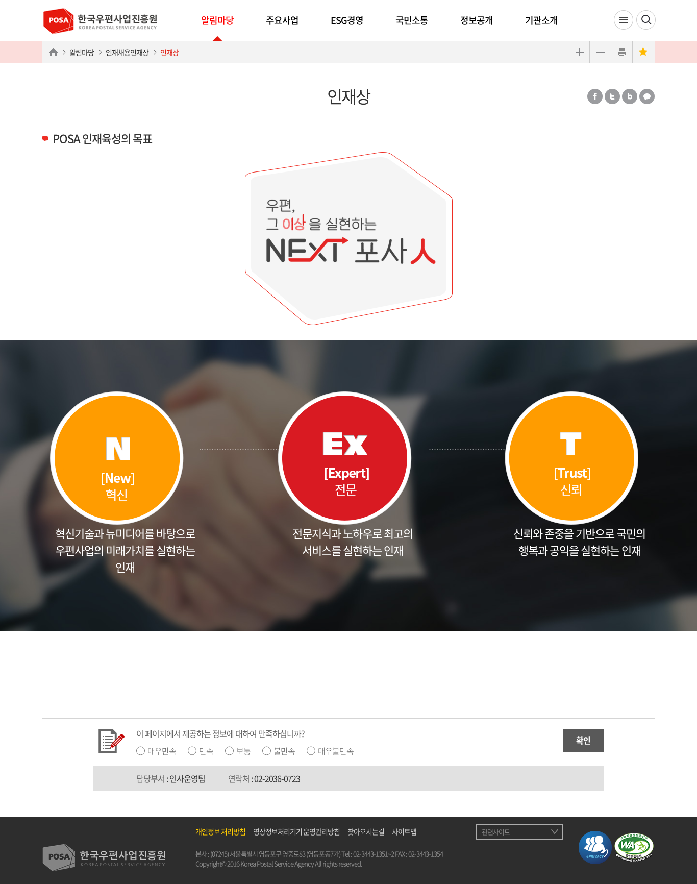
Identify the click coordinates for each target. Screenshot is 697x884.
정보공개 (476, 20)
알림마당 (217, 20)
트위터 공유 (612, 96)
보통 (243, 751)
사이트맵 (404, 831)
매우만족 (161, 751)
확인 (583, 740)
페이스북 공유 (595, 96)
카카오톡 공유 (647, 96)
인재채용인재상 (127, 52)
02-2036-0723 (277, 778)
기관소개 (541, 20)
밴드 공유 (629, 96)
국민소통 (411, 20)
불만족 (284, 751)
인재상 (169, 52)
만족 (206, 751)
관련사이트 (496, 832)
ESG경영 (347, 20)
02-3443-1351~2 (373, 853)
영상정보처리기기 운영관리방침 (296, 831)
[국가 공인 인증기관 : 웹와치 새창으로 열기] (634, 846)
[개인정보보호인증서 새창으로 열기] (595, 846)
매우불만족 (336, 751)
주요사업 (282, 20)
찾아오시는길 (365, 831)
